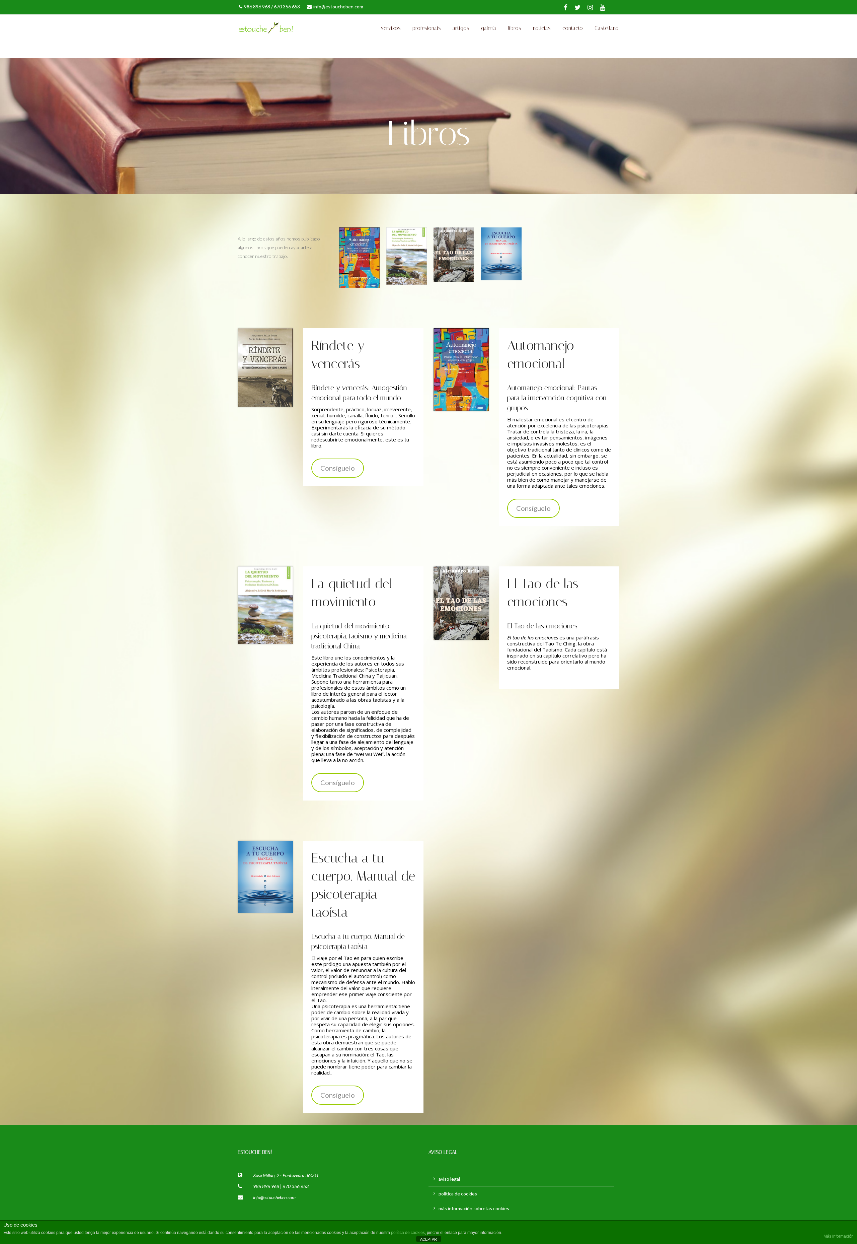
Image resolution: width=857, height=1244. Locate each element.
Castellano (607, 28)
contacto (572, 28)
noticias (542, 28)
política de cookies (458, 1193)
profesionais (426, 28)
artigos (461, 28)
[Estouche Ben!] (301, 28)
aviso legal (449, 1179)
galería (488, 28)
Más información (839, 1236)
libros (514, 28)
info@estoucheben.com (338, 6)
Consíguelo (337, 468)
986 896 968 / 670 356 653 (272, 6)
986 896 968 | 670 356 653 (281, 1186)
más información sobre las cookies (474, 1208)
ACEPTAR (428, 1239)
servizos (391, 28)
